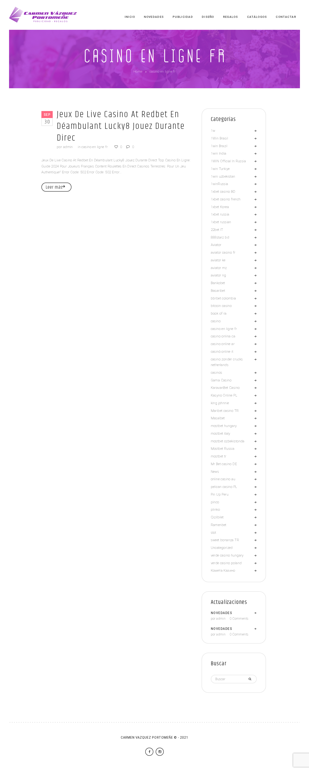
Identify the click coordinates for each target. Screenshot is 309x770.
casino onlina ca (223, 336)
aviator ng (218, 275)
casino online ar (223, 344)
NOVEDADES (221, 613)
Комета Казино (223, 570)
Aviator (216, 245)
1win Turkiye (220, 169)
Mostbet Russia (223, 449)
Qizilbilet (217, 517)
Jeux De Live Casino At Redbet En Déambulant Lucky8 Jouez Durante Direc (121, 126)
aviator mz (219, 268)
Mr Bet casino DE (224, 464)
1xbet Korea (220, 207)
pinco (215, 502)
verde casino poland (226, 563)
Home (138, 72)
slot (213, 533)
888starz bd (220, 237)
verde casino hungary (227, 555)
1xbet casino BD (223, 192)
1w (213, 131)
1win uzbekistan (223, 176)
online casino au (223, 479)
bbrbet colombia (223, 298)
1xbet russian (221, 222)
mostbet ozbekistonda (228, 441)
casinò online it (222, 352)
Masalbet (218, 418)
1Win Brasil (219, 138)
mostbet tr (218, 456)
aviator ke (218, 260)
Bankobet (218, 283)
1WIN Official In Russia (228, 161)
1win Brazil (219, 146)
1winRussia (219, 184)
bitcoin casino (221, 306)
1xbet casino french (226, 199)
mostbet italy (220, 433)
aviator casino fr (223, 252)
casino (216, 321)
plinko (215, 510)
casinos (216, 373)
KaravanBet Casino (225, 388)
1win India (218, 153)
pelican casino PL (224, 487)
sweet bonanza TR (225, 540)
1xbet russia (220, 214)
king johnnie (220, 403)
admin (68, 147)
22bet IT (217, 230)
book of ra (219, 313)
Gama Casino (221, 380)
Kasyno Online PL (224, 395)
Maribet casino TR (225, 411)
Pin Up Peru (220, 494)
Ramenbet (218, 525)
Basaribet (218, 291)
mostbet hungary (224, 426)
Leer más (54, 187)
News (215, 472)
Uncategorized (222, 548)
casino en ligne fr (94, 147)
